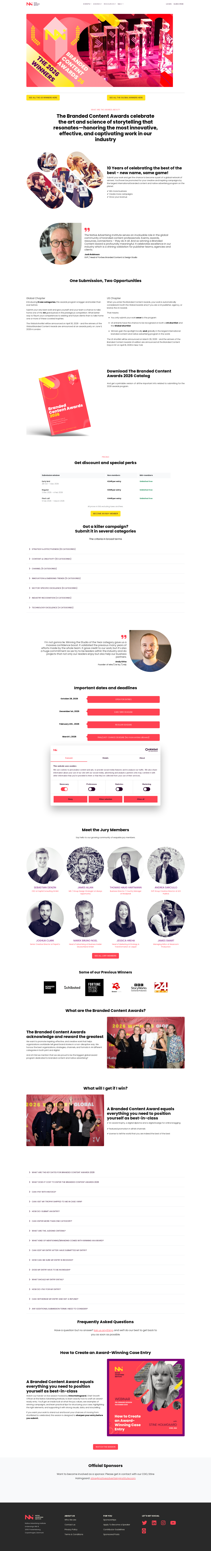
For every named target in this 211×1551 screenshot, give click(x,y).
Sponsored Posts (111, 1534)
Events (86, 4)
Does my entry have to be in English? (50, 1269)
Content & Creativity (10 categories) (51, 558)
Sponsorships (109, 1519)
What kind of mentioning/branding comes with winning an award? (67, 1240)
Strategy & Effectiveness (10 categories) (53, 549)
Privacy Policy (71, 1529)
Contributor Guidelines (114, 1529)
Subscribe (179, 4)
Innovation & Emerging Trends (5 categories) (56, 578)
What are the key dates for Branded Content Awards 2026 (63, 1172)
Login (169, 4)
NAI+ (120, 4)
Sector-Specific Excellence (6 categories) (54, 588)
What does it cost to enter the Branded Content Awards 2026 (65, 1182)
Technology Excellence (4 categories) (52, 607)
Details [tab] (106, 758)
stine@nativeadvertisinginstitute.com (113, 1478)
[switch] (91, 789)
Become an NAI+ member (105, 513)
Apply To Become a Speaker (116, 1524)
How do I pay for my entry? (46, 1289)
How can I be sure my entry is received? (52, 1260)
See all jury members (105, 955)
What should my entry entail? (47, 1279)
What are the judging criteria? (48, 1230)
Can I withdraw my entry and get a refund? (54, 1299)
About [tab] (142, 758)
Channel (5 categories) (44, 568)
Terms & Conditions (74, 1534)
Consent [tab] (69, 758)
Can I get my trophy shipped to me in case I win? (56, 1201)
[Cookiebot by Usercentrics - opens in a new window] (147, 750)
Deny (70, 799)
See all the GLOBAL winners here (126, 97)
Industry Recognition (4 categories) (51, 597)
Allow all (140, 799)
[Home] (33, 4)
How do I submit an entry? (45, 1211)
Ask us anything (103, 1330)
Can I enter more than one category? (51, 1221)
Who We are (70, 1519)
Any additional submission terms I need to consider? (59, 1308)
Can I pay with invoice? (43, 1191)
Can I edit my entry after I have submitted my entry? (59, 1250)
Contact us (70, 1524)
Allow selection (105, 799)
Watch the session (105, 1446)
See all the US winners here (43, 97)
